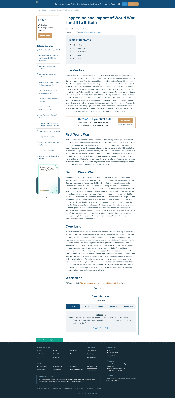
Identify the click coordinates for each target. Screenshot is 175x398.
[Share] (105, 288)
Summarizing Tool (92, 366)
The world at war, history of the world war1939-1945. (100, 283)
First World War (79, 48)
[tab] (73, 306)
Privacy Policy (56, 388)
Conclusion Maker (41, 366)
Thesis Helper (57, 369)
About (72, 354)
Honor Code (89, 388)
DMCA (99, 388)
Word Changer (57, 366)
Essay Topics (90, 354)
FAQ (37, 357)
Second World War (80, 52)
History (85, 29)
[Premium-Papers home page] (44, 4)
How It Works (57, 354)
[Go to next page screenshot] (58, 197)
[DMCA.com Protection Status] (109, 388)
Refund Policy (79, 388)
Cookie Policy (68, 388)
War (83, 32)
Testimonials (73, 350)
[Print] (96, 288)
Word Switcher (40, 369)
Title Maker (73, 366)
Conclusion (77, 55)
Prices (55, 350)
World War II (97, 32)
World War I (89, 32)
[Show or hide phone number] (55, 4)
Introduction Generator (76, 369)
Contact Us (56, 357)
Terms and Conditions (42, 388)
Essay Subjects (91, 350)
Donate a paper (91, 357)
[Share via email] (100, 288)
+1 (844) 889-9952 (112, 353)
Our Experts (39, 354)
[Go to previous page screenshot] (38, 197)
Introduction (77, 45)
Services (39, 350)
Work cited (77, 59)
